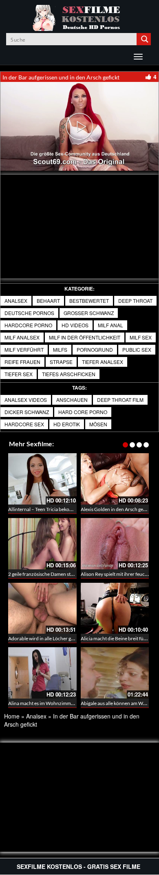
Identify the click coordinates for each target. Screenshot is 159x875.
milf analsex (22, 337)
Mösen (98, 424)
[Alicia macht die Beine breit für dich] (115, 608)
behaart (48, 300)
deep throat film (120, 399)
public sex (136, 349)
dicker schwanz (26, 411)
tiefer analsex (102, 361)
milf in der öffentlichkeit (84, 337)
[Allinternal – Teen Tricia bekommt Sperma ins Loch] (42, 479)
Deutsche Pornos (29, 312)
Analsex (15, 300)
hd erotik (66, 424)
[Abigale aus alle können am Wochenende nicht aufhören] (115, 673)
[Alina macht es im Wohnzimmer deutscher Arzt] (42, 673)
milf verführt (24, 349)
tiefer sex (18, 373)
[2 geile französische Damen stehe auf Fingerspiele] (42, 543)
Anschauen (72, 399)
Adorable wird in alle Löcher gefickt (45, 638)
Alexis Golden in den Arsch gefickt (116, 509)
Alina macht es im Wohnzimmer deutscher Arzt (58, 703)
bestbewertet (89, 300)
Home (12, 716)
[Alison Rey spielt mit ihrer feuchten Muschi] (115, 543)
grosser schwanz (89, 312)
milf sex (141, 337)
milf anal (110, 325)
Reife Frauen (22, 361)
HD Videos (75, 325)
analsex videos (25, 399)
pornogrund (95, 349)
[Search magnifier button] (145, 39)
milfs (60, 349)
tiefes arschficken (68, 373)
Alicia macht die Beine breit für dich (118, 638)
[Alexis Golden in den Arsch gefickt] (115, 479)
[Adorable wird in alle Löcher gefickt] (42, 608)
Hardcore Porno (28, 325)
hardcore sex (24, 424)
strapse (61, 361)
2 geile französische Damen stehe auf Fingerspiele (60, 574)
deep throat (135, 300)
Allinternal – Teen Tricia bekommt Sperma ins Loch (61, 509)
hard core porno (82, 411)
